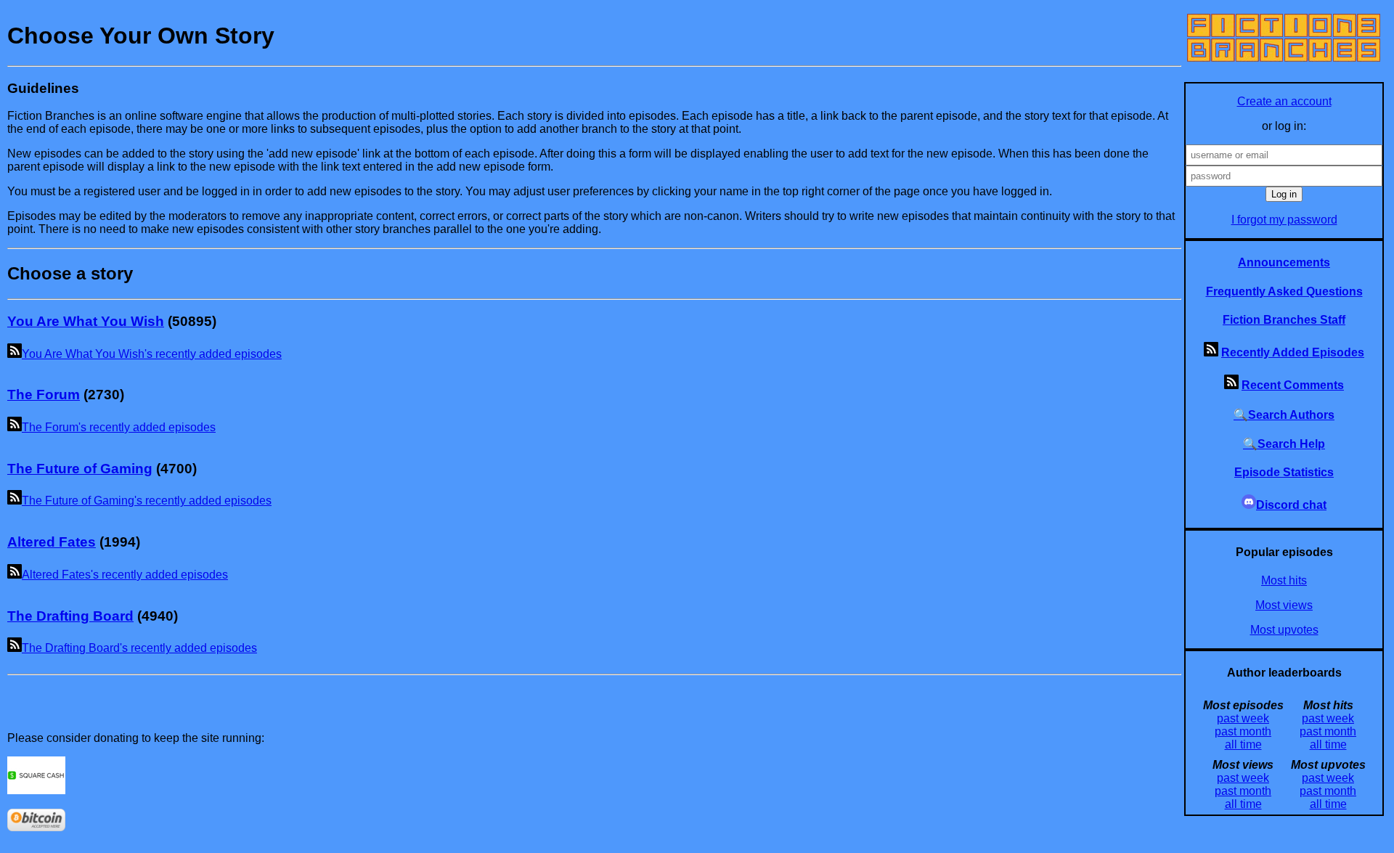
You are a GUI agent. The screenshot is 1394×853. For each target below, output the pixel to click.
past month (1243, 731)
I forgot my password (1284, 219)
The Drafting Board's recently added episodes (139, 648)
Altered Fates (51, 542)
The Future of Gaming (79, 468)
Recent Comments (1293, 385)
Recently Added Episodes (1292, 352)
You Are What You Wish (85, 321)
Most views (1284, 605)
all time (1243, 744)
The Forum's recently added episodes (119, 427)
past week (1243, 718)
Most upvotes (1284, 630)
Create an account (1284, 101)
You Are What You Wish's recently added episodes (152, 354)
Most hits (1284, 580)
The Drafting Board (70, 616)
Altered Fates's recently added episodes (125, 574)
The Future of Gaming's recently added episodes (147, 500)
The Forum (43, 394)
